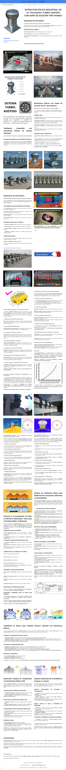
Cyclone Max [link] (48, 4)
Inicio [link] (25, 4)
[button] (65, 4)
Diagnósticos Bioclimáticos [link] (32, 4)
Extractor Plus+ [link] (42, 4)
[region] (33, 1)
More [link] (61, 4)
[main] (12, 40)
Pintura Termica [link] (55, 4)
